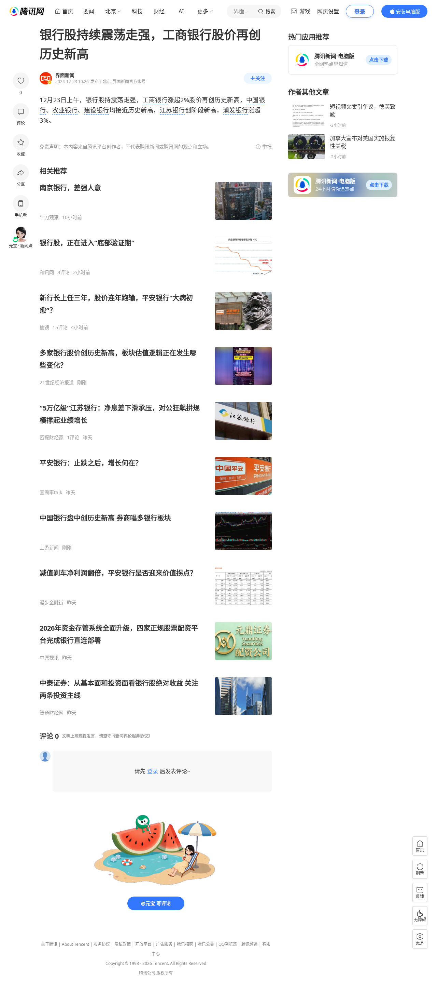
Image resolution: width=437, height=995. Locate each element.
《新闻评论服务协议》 (131, 736)
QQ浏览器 (227, 944)
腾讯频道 (249, 944)
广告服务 (164, 944)
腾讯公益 (206, 944)
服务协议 (102, 944)
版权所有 (164, 973)
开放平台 (143, 944)
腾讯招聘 (185, 944)
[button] (379, 60)
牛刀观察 (49, 217)
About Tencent (75, 944)
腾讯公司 (147, 973)
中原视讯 (49, 657)
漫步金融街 (52, 602)
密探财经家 (52, 437)
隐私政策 (122, 944)
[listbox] (156, 441)
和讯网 (47, 272)
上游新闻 (49, 547)
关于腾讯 (49, 944)
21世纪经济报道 (57, 382)
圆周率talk (51, 492)
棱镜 (44, 327)
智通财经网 (52, 712)
